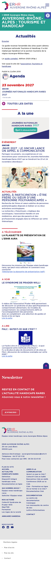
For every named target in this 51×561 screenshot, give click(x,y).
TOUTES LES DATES (20, 104)
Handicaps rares (10, 474)
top (46, 366)
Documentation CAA (35, 491)
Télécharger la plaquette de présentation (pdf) (23, 272)
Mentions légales (10, 542)
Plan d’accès (9, 547)
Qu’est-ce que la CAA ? (36, 474)
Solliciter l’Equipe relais (12, 495)
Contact (30, 514)
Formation (6, 509)
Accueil (5, 469)
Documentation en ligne (12, 484)
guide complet (11, 59)
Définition (6, 477)
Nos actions (8, 500)
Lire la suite (7, 318)
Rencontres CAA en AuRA (37, 479)
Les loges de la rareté (11, 512)
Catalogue (30, 503)
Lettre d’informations (35, 510)
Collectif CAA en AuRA (36, 477)
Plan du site (9, 553)
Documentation (34, 495)
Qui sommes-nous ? (11, 488)
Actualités (26, 36)
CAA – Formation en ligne (37, 486)
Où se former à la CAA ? (36, 489)
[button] (48, 15)
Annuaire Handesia (11, 516)
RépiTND (5, 507)
